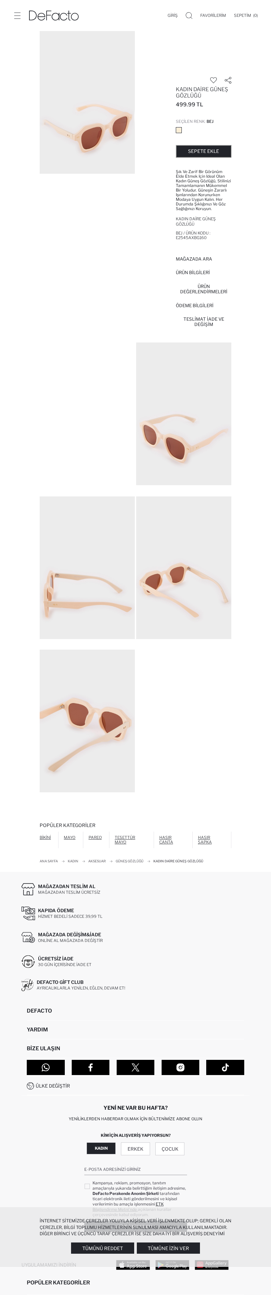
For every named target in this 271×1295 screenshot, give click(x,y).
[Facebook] (91, 1067)
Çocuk (170, 1149)
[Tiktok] (225, 1067)
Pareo (95, 837)
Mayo (69, 837)
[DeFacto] (54, 15)
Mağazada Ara (194, 259)
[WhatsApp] (46, 1067)
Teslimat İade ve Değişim (203, 321)
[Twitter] (136, 1067)
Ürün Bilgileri (193, 272)
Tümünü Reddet (102, 1248)
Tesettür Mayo (125, 840)
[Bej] (179, 130)
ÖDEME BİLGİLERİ (194, 305)
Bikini (45, 837)
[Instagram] (181, 1067)
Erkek (135, 1149)
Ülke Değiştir (53, 1086)
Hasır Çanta (166, 840)
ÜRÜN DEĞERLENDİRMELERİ (203, 289)
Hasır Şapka (205, 840)
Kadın (101, 1148)
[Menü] (17, 15)
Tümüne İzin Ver (168, 1248)
